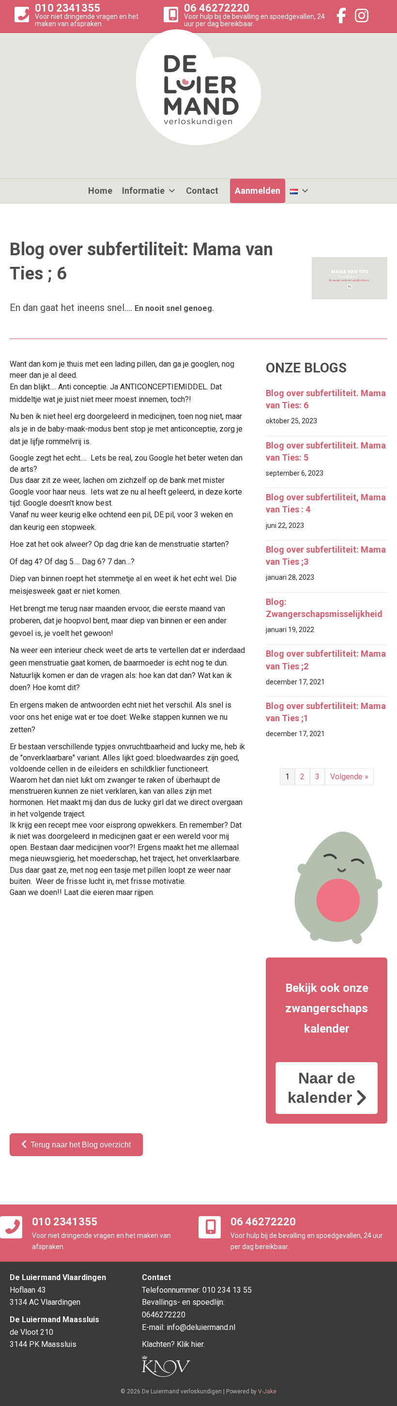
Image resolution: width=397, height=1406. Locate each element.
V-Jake (267, 1391)
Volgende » (349, 776)
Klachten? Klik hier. (173, 1344)
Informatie (143, 190)
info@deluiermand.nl (201, 1327)
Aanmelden (257, 190)
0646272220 (163, 1314)
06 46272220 (216, 8)
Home (100, 190)
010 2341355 (67, 8)
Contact (202, 190)
